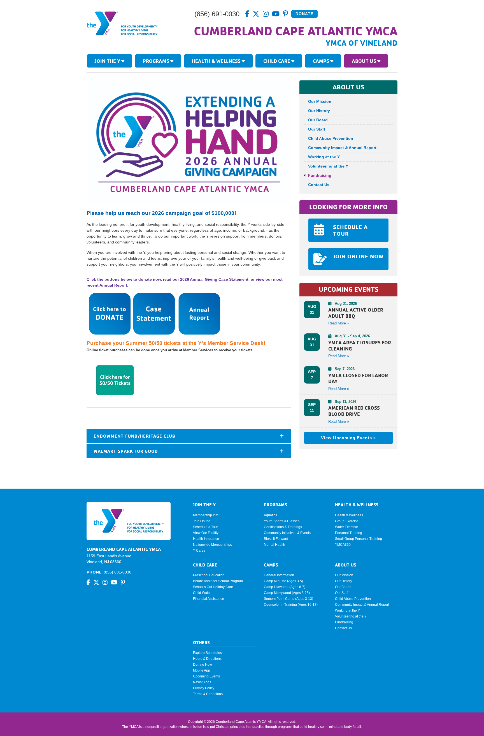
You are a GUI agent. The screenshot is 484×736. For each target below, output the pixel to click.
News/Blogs (202, 682)
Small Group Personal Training (358, 539)
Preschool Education (209, 575)
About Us (364, 61)
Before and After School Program (218, 581)
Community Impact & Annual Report (342, 147)
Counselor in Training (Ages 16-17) (291, 605)
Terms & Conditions (208, 694)
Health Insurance (206, 539)
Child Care (277, 61)
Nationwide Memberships (212, 545)
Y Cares (199, 550)
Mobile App (201, 670)
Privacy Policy (203, 688)
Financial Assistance (208, 599)
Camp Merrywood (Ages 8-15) (287, 593)
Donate (304, 13)
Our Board (318, 120)
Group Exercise (347, 521)
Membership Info (205, 515)
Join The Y (108, 61)
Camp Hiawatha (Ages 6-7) (284, 587)
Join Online (201, 521)
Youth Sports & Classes (281, 521)
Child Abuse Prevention (330, 138)
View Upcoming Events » (348, 437)
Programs (156, 61)
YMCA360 (343, 545)
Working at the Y (324, 157)
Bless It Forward (276, 539)
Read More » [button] (338, 323)
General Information (279, 575)
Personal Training (348, 533)
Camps (321, 61)
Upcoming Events (206, 676)
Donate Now (202, 665)
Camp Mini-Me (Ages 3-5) (283, 581)
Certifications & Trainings (283, 527)
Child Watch (202, 593)
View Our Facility (205, 533)
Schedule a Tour (205, 527)
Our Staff (316, 129)
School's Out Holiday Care (213, 587)
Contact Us (318, 184)
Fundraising (319, 175)
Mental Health (274, 545)
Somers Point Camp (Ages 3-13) (288, 599)
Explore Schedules (207, 653)
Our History (319, 110)
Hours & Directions (207, 659)
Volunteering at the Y (328, 166)
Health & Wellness (217, 61)
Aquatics (270, 515)
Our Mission (319, 101)
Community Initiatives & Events (287, 533)
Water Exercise (346, 527)
